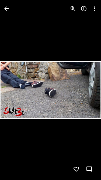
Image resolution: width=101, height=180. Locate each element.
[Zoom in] (73, 8)
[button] (15, 90)
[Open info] (83, 8)
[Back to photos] (6, 8)
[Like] (76, 169)
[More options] (94, 8)
